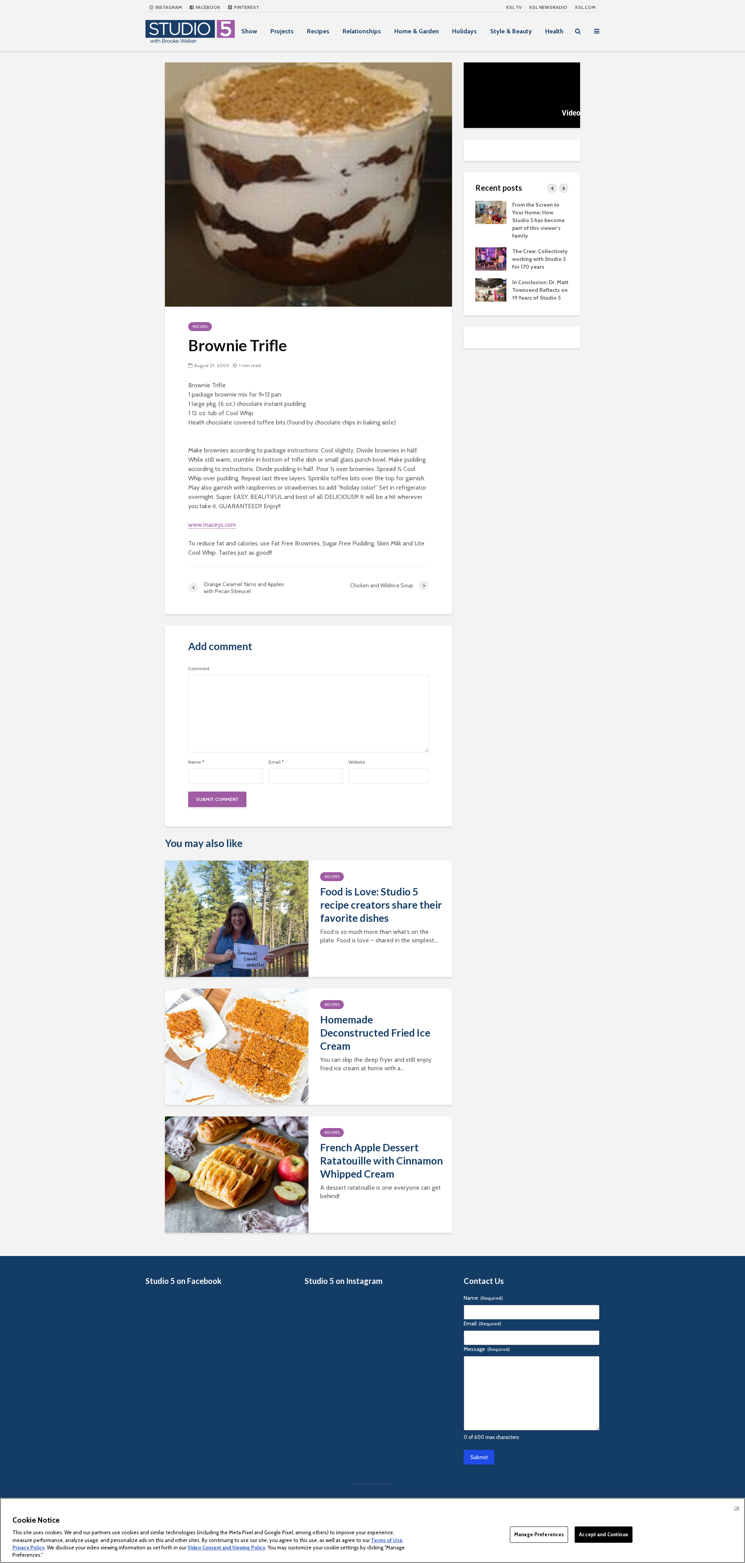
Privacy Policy (28, 1547)
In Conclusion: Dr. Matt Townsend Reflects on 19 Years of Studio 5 (540, 290)
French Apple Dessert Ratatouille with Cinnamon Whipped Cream (381, 1160)
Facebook (207, 7)
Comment (199, 668)
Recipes (318, 31)
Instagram (168, 7)
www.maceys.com (212, 524)
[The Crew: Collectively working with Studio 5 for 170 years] (490, 258)
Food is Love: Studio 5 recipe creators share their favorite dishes (381, 904)
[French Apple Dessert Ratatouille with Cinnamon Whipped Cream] (236, 1174)
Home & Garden (416, 31)
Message (487, 1349)
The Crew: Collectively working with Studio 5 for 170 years (540, 259)
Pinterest (246, 7)
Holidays (464, 31)
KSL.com (585, 7)
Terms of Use (386, 1540)
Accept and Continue (603, 1534)
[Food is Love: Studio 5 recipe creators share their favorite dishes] (236, 918)
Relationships (362, 31)
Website (356, 762)
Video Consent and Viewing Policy (226, 1547)
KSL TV (514, 7)
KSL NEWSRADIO (548, 7)
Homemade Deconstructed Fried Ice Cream (375, 1032)
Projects (282, 31)
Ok (736, 1508)
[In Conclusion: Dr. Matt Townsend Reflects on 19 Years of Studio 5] (490, 289)
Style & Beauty (511, 31)
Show (249, 31)
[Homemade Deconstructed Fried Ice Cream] (236, 1046)
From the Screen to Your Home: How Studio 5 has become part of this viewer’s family (538, 220)
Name (196, 762)
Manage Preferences (539, 1534)
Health (554, 31)
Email (276, 762)
